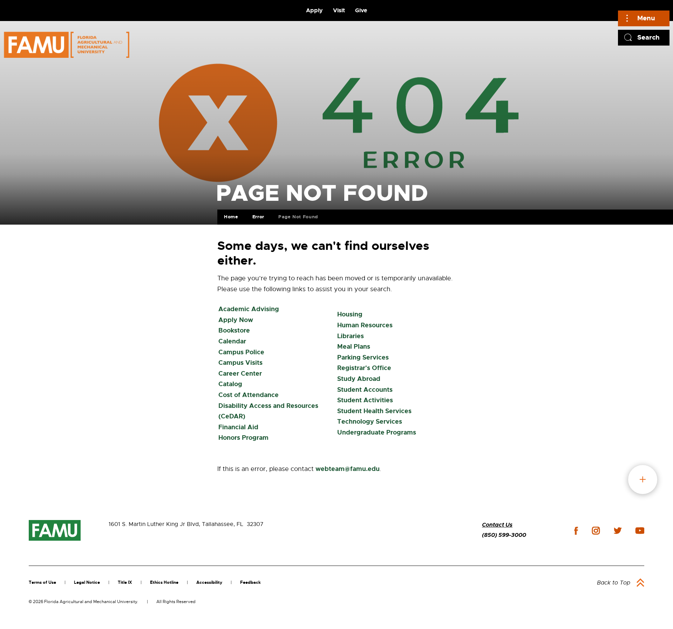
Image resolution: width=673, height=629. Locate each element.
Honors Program (243, 437)
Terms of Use (42, 582)
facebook (576, 531)
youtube (639, 530)
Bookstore (234, 330)
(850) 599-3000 (504, 535)
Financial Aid (238, 427)
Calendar (232, 341)
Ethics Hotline (164, 582)
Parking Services (363, 357)
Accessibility (209, 582)
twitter (617, 530)
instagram (596, 530)
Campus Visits (240, 362)
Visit (339, 10)
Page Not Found (298, 217)
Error (258, 217)
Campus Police (241, 352)
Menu (646, 18)
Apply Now (235, 320)
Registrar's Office (364, 368)
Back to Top (613, 582)
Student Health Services (374, 411)
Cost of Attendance (248, 395)
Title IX (125, 582)
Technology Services (369, 421)
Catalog (230, 384)
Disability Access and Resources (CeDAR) (268, 411)
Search (648, 37)
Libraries (350, 336)
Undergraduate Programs (376, 432)
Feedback (250, 582)
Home (231, 217)
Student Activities (365, 400)
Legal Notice (87, 582)
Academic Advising (248, 309)
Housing (349, 314)
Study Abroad (358, 379)
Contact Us (497, 524)
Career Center (240, 373)
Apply (314, 10)
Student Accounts (365, 389)
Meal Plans (353, 346)
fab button (642, 479)
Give (361, 10)
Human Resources (365, 325)
